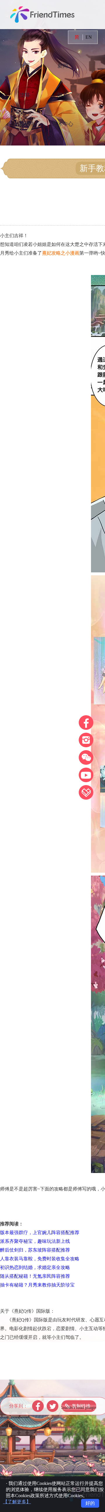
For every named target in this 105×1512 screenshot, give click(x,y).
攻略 (25, 95)
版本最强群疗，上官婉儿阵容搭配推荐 (39, 1232)
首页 (25, 66)
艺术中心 (62, 124)
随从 (62, 95)
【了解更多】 (17, 1501)
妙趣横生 (24, 124)
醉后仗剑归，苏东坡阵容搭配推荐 (35, 1249)
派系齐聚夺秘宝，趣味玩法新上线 (35, 1241)
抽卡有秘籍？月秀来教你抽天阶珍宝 (37, 1284)
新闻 (62, 66)
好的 (90, 1503)
